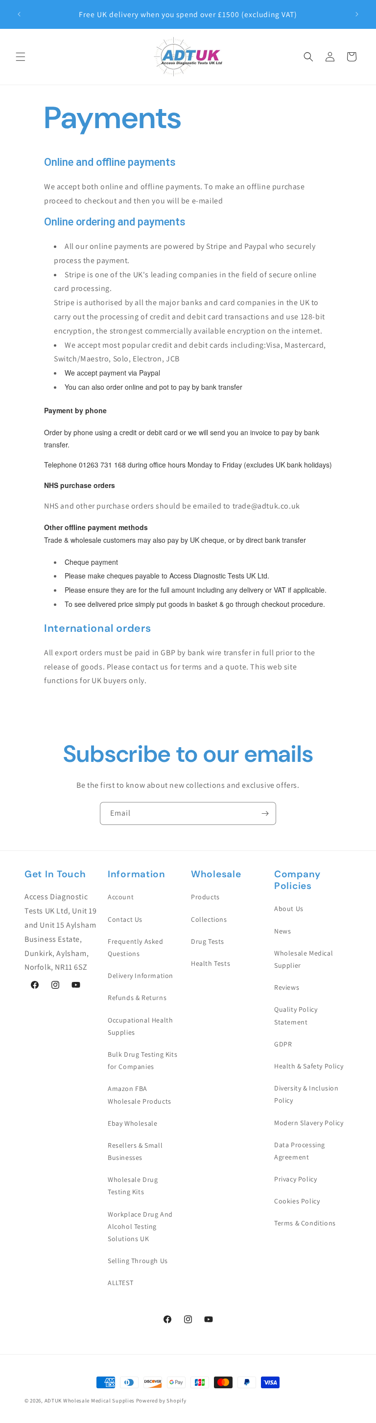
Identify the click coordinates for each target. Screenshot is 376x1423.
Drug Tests (207, 941)
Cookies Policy (297, 1201)
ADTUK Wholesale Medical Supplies (90, 1400)
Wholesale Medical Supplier (303, 959)
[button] (20, 56)
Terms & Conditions (305, 1223)
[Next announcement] (357, 14)
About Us (289, 908)
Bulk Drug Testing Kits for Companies (142, 1060)
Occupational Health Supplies (140, 1026)
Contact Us (125, 919)
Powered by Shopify (161, 1400)
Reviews (286, 987)
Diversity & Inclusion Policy (306, 1094)
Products (205, 896)
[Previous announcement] (19, 14)
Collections (209, 919)
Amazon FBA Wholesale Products (139, 1094)
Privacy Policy (295, 1179)
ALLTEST (120, 1282)
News (282, 931)
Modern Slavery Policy (309, 1122)
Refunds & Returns (137, 997)
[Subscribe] (265, 813)
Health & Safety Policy (308, 1066)
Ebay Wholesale (132, 1123)
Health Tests (210, 963)
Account (121, 896)
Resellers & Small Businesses (135, 1151)
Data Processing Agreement (299, 1150)
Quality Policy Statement (295, 1015)
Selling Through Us (138, 1260)
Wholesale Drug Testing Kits (133, 1185)
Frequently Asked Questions (136, 947)
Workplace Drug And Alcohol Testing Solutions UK (140, 1226)
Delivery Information (140, 975)
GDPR (283, 1044)
